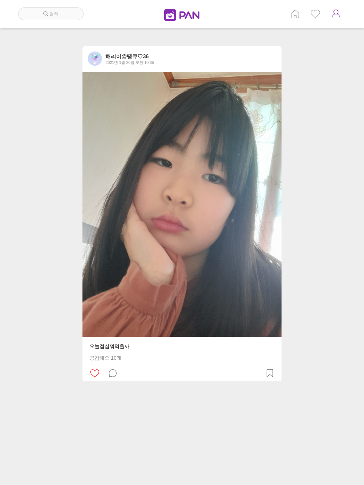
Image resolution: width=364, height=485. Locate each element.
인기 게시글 (315, 14)
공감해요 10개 (106, 358)
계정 (336, 14)
